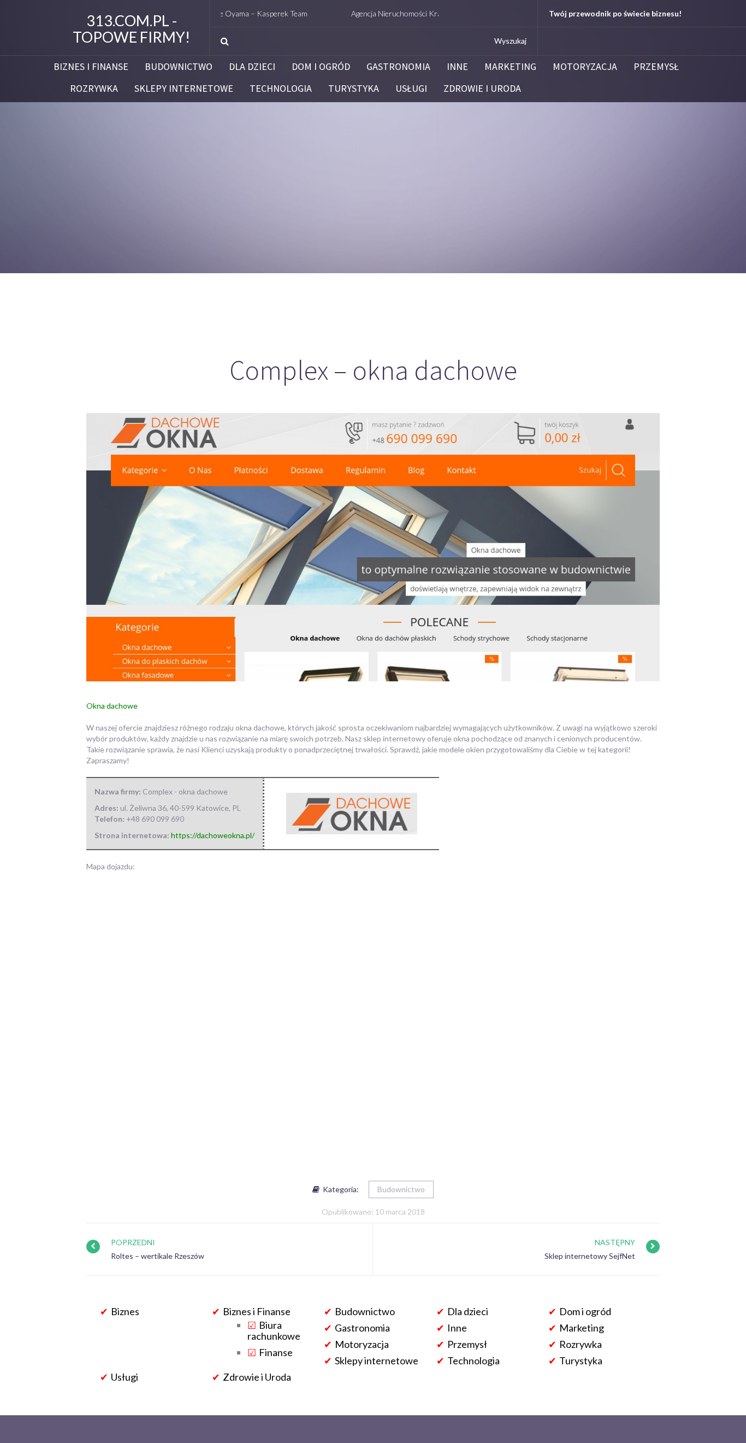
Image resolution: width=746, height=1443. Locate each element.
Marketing (510, 66)
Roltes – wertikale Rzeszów (157, 1256)
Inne (457, 66)
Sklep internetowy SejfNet (589, 1256)
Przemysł (656, 66)
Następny (615, 1242)
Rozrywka (94, 88)
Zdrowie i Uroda (482, 88)
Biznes (125, 1311)
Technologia (281, 88)
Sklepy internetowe (183, 88)
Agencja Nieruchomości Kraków (365, 13)
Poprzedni (133, 1242)
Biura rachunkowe (273, 1330)
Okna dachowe (112, 705)
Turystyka (353, 88)
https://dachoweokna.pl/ (212, 835)
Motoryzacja (585, 66)
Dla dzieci (252, 66)
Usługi (411, 88)
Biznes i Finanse (91, 66)
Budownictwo (178, 66)
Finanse (276, 1352)
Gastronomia (398, 66)
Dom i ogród (321, 66)
